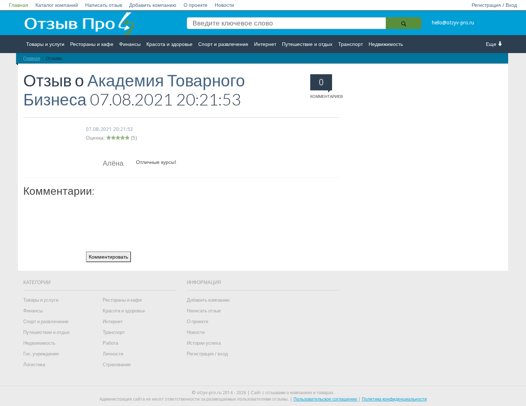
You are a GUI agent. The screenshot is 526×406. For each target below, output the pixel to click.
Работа (110, 343)
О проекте (196, 5)
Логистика (34, 364)
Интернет (265, 44)
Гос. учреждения (41, 354)
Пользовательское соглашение (325, 399)
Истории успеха (204, 343)
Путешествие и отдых (307, 44)
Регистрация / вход (207, 354)
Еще (492, 44)
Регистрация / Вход (494, 5)
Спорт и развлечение (223, 44)
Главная (18, 5)
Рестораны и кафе (91, 44)
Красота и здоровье (169, 44)
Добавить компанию (152, 5)
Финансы (130, 44)
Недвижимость (386, 44)
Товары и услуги (45, 44)
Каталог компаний (56, 5)
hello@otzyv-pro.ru (453, 22)
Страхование (117, 364)
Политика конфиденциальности (394, 399)
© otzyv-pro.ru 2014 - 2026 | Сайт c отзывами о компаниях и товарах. (263, 392)
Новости (224, 5)
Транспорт (350, 44)
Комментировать (108, 257)
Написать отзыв (103, 5)
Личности (113, 354)
